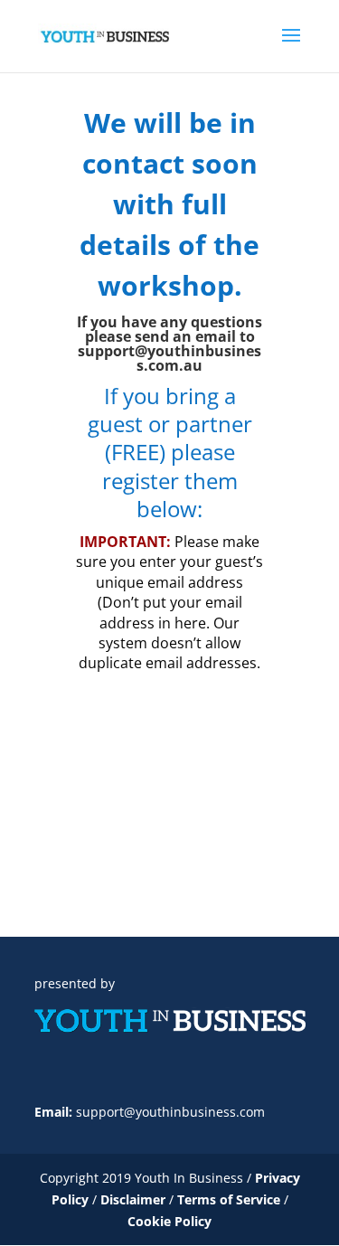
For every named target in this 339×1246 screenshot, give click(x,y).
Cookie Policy (169, 1221)
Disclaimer (134, 1199)
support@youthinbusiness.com (170, 1111)
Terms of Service (228, 1199)
